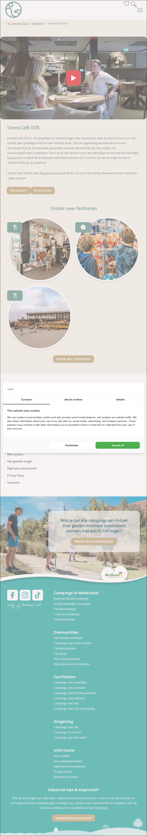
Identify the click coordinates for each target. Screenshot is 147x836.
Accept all (118, 445)
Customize (71, 445)
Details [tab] (120, 399)
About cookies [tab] (73, 399)
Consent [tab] (26, 399)
